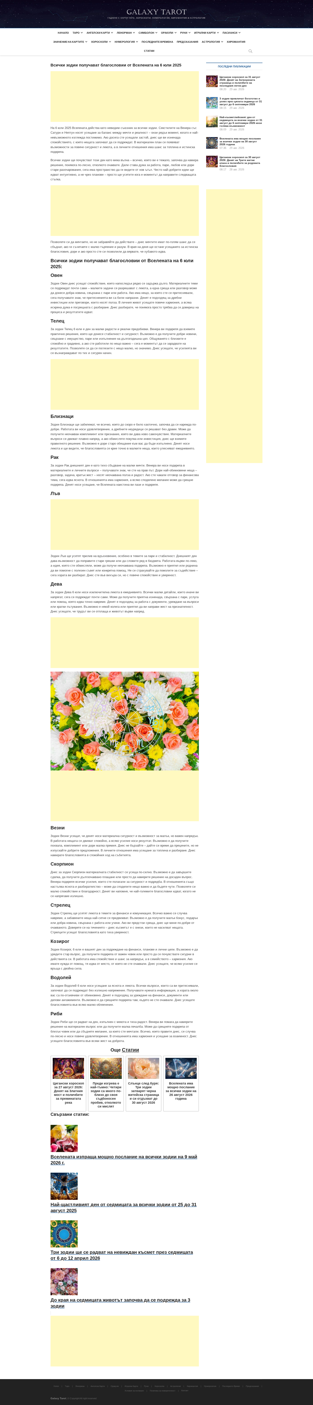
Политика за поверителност (162, 1391)
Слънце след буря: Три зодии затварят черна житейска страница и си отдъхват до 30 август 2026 (143, 1093)
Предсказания (187, 41)
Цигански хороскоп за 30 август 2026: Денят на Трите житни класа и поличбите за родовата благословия (240, 161)
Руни (183, 32)
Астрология (211, 41)
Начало (63, 32)
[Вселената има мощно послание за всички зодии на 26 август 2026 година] (181, 1068)
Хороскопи (99, 41)
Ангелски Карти (98, 32)
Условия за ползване (134, 1391)
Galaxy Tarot (156, 12)
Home (56, 1386)
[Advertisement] (125, 96)
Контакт (184, 1390)
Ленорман (124, 32)
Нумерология (125, 41)
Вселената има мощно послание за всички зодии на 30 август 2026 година (240, 141)
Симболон (146, 32)
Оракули (167, 32)
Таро (76, 32)
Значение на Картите (68, 41)
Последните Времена (157, 41)
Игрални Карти (205, 32)
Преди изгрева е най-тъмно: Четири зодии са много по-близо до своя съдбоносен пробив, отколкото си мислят (105, 1095)
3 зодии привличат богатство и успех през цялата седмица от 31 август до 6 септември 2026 (241, 101)
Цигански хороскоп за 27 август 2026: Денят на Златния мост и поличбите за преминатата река (68, 1093)
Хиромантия (236, 41)
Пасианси (230, 32)
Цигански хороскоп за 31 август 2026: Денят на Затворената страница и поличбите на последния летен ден (240, 81)
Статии (149, 50)
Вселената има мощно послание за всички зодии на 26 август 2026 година (181, 1091)
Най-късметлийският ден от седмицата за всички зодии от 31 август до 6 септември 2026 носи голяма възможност (241, 121)
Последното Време (231, 1386)
